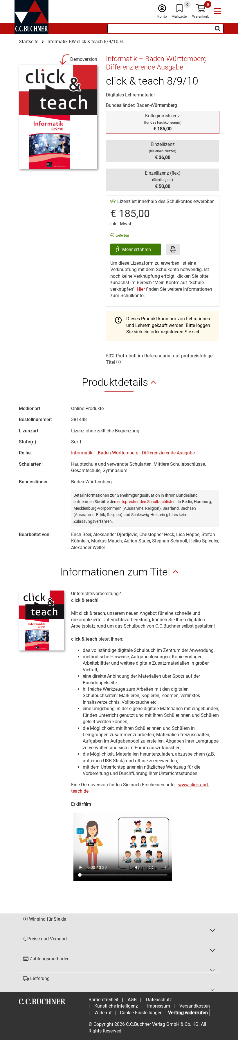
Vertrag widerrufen (188, 1012)
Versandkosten (194, 1006)
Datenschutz (159, 999)
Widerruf (103, 1012)
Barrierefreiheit (103, 999)
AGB (132, 999)
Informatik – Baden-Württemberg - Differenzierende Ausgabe (133, 453)
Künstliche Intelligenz (116, 1006)
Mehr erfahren (137, 249)
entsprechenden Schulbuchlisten (146, 501)
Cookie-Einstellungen (141, 1012)
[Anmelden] (162, 9)
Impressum (158, 1006)
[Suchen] (217, 29)
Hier (141, 289)
